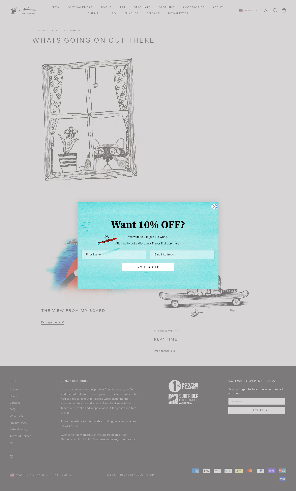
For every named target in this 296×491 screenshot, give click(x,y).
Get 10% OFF (148, 267)
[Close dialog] (214, 206)
